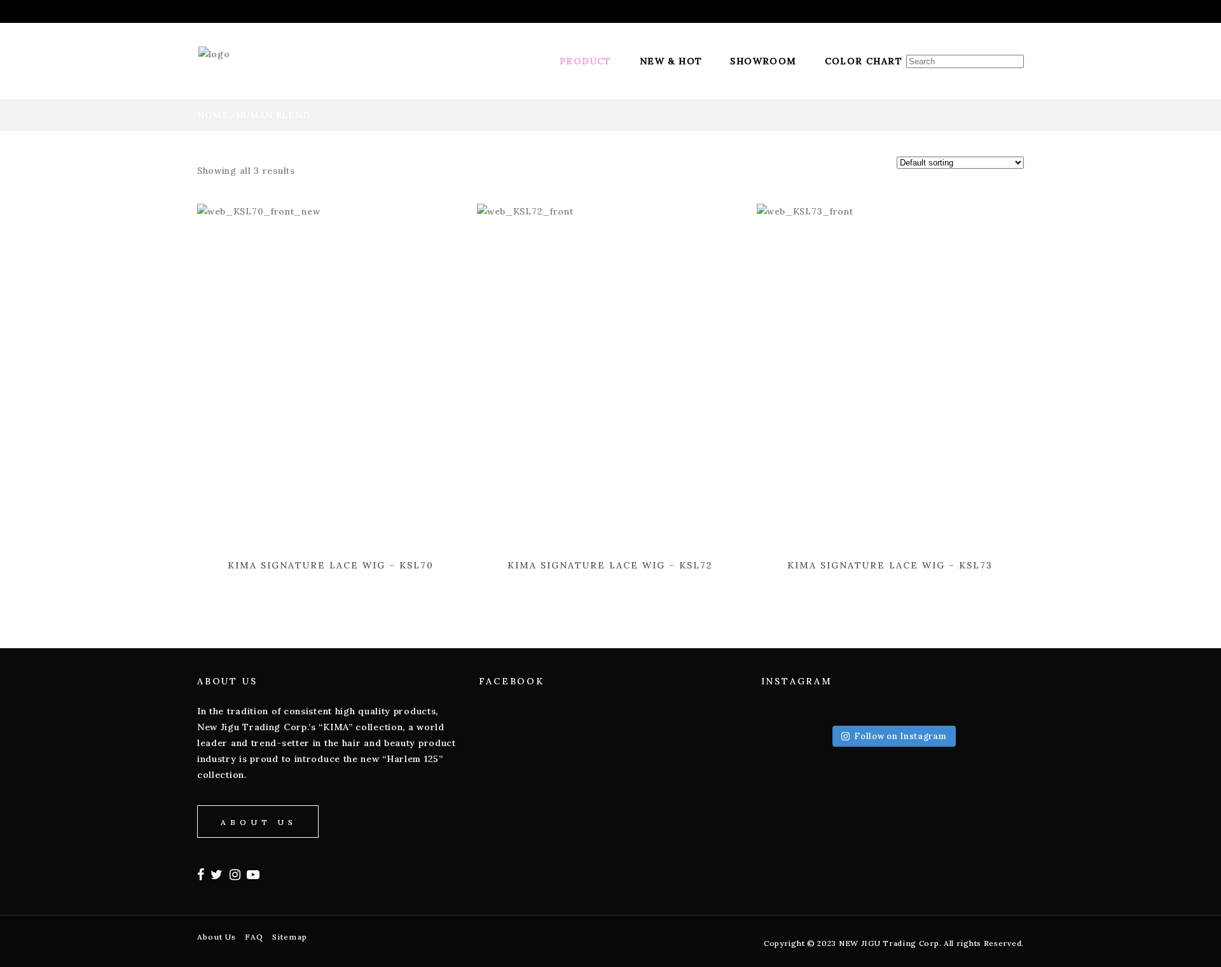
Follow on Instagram (900, 736)
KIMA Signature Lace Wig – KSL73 (890, 565)
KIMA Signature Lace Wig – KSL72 (610, 565)
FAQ (254, 937)
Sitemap (289, 937)
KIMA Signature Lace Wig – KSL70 (331, 565)
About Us (217, 937)
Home (213, 115)
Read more (301, 576)
